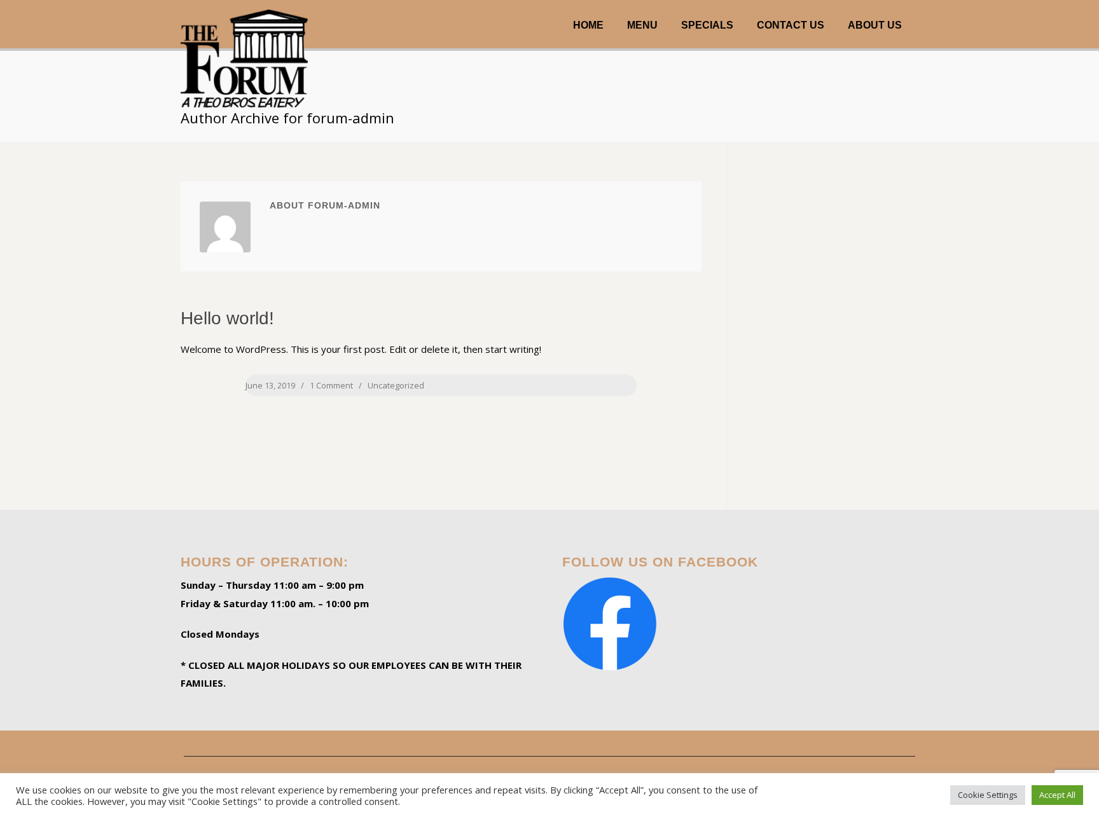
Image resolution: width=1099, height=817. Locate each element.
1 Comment (331, 385)
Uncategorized (396, 385)
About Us (875, 25)
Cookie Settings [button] (988, 794)
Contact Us (790, 25)
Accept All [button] (1057, 794)
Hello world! (227, 318)
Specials (707, 25)
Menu (642, 25)
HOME (588, 25)
